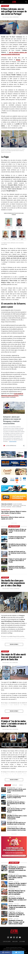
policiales (16, 505)
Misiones (18, 59)
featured (4, 505)
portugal (23, 505)
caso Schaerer (18, 504)
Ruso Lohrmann (17, 506)
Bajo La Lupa (15, 941)
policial (10, 505)
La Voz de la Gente (7, 941)
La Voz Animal (22, 941)
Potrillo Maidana (6, 506)
